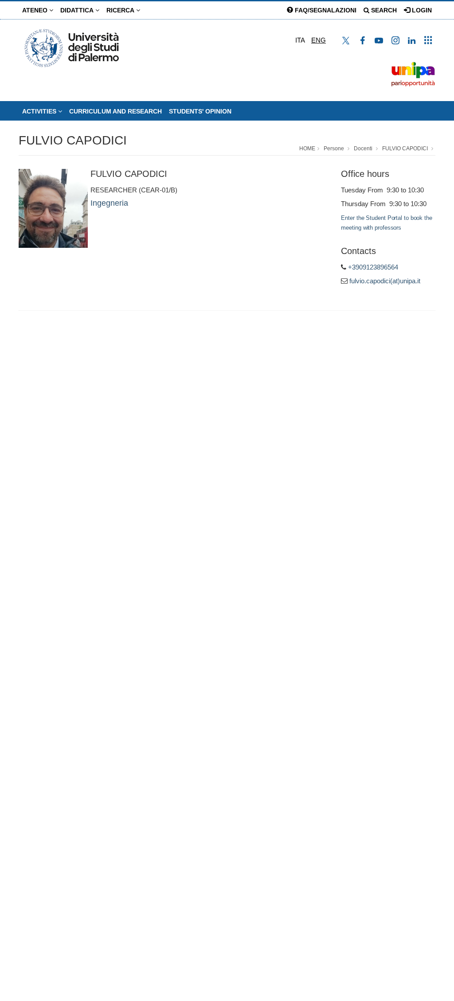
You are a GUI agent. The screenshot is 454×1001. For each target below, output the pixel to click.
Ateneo (35, 10)
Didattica (77, 10)
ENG (318, 40)
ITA (300, 40)
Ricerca (121, 10)
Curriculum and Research (115, 111)
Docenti (363, 148)
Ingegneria (109, 203)
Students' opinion (200, 111)
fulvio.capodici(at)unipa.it (384, 281)
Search (383, 10)
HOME (307, 148)
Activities (40, 111)
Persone (334, 148)
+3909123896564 (373, 267)
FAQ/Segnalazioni (324, 10)
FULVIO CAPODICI (73, 140)
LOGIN (421, 10)
